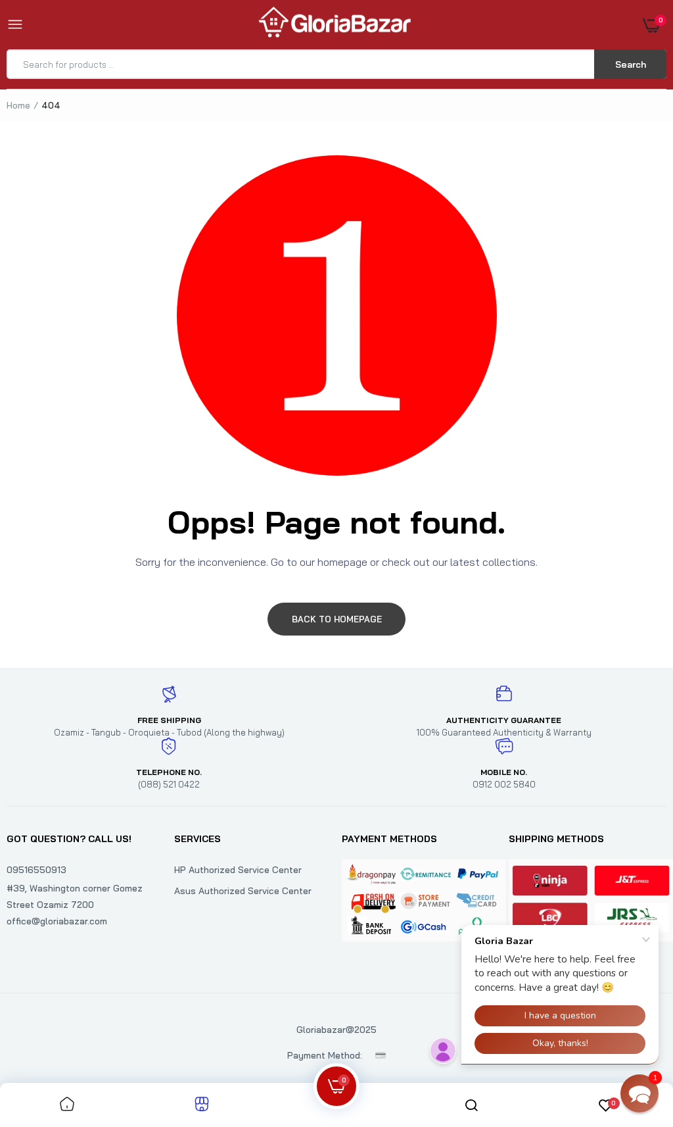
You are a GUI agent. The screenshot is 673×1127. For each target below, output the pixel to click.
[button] (639, 1093)
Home (18, 105)
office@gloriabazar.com (57, 921)
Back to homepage (337, 619)
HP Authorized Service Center (238, 870)
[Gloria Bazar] (333, 24)
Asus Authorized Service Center (243, 891)
